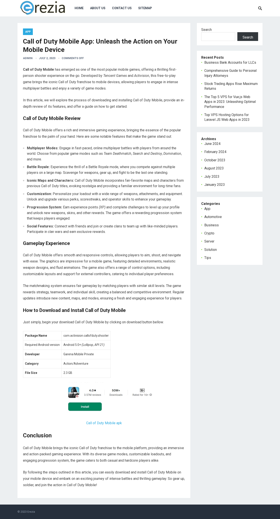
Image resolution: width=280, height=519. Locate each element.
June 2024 (212, 144)
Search (206, 30)
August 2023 (214, 168)
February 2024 (215, 152)
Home (79, 8)
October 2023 (214, 160)
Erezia (31, 511)
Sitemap (145, 8)
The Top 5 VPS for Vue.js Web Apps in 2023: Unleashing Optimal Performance (230, 102)
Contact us (122, 8)
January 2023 (214, 185)
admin (28, 58)
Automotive (213, 217)
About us (97, 8)
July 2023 (211, 176)
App (28, 31)
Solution (210, 250)
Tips (207, 258)
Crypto (209, 233)
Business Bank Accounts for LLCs (230, 62)
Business (211, 225)
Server (209, 241)
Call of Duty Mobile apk (104, 423)
